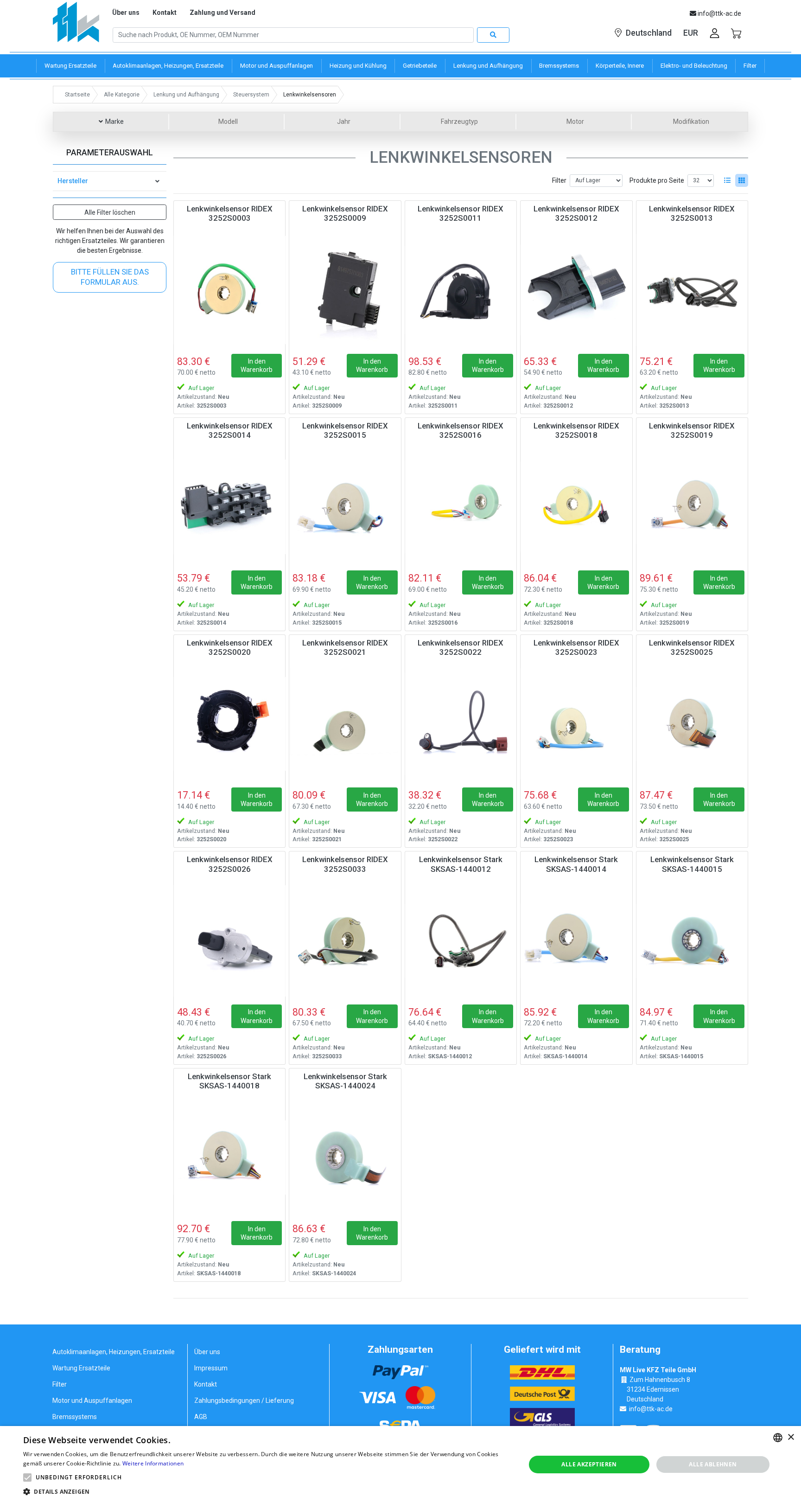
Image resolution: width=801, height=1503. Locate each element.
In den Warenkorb (257, 365)
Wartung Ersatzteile (81, 1368)
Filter (559, 180)
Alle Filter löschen (109, 212)
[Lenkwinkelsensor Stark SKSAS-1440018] (229, 1157)
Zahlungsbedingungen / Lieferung (244, 1400)
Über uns (126, 12)
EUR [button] (690, 33)
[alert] (400, 1464)
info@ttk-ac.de (651, 1409)
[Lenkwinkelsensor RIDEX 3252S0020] (229, 724)
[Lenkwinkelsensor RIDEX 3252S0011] (460, 289)
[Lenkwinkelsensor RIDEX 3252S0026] (229, 940)
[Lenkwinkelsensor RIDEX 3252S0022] (460, 724)
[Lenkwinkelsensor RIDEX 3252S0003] (229, 289)
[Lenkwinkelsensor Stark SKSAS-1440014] (576, 940)
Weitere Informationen (153, 1463)
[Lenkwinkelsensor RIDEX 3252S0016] (460, 507)
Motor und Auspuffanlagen (92, 1400)
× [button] (790, 1437)
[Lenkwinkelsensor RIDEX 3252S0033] (344, 940)
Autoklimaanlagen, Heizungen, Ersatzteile (113, 1352)
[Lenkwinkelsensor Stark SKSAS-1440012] (460, 940)
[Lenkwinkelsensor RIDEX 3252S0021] (344, 724)
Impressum (211, 1368)
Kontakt (165, 12)
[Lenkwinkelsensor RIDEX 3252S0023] (576, 724)
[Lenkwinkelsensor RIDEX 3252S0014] (229, 507)
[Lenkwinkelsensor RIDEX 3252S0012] (576, 289)
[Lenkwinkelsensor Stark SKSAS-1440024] (344, 1157)
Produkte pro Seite (656, 180)
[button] (27, 1477)
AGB (200, 1416)
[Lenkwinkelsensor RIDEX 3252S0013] (692, 289)
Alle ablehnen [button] (713, 1464)
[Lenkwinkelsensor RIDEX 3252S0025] (692, 724)
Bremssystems (74, 1416)
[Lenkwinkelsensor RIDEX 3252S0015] (344, 507)
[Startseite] (76, 25)
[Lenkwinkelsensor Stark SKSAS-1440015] (692, 940)
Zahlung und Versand (222, 12)
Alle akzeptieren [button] (589, 1464)
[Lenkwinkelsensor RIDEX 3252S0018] (576, 507)
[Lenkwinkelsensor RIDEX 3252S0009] (344, 289)
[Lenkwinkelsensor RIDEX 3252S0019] (692, 507)
